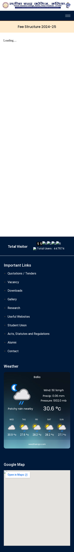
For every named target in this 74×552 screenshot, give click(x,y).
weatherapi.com (37, 444)
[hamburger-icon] (68, 16)
